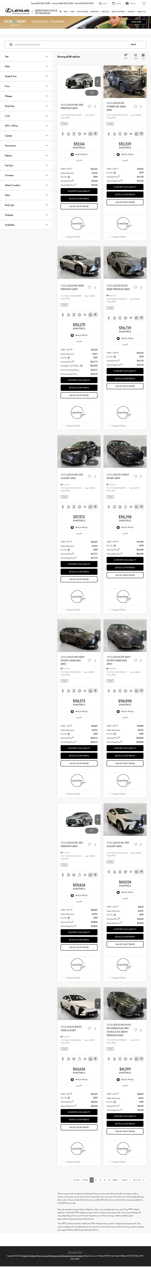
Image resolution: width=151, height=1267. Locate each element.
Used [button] (72, 11)
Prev (85, 1179)
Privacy (39, 1256)
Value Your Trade (79, 206)
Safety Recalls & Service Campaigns (70, 1256)
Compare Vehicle (72, 236)
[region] (79, 175)
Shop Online (82, 11)
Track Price (81, 154)
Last (124, 1179)
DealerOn (26, 1256)
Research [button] (95, 11)
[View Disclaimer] (85, 134)
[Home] (61, 11)
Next (115, 1179)
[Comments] (90, 134)
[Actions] (94, 106)
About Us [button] (141, 11)
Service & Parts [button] (118, 11)
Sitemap (33, 1256)
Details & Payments (79, 199)
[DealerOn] (75, 1252)
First (77, 1179)
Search (133, 44)
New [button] (66, 11)
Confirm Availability (79, 191)
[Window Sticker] (95, 134)
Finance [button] (131, 11)
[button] (98, 82)
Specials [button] (105, 11)
